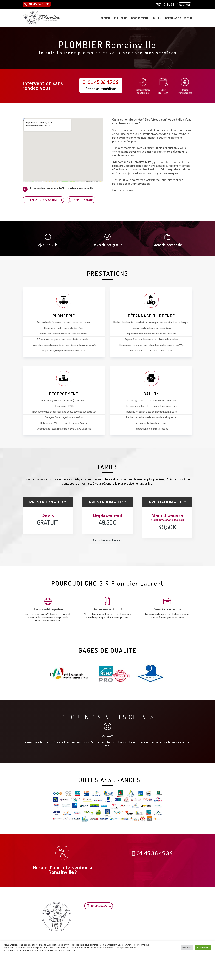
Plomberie (120, 18)
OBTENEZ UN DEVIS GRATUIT (43, 200)
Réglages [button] (186, 947)
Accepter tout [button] (203, 947)
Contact (184, 4)
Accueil (105, 18)
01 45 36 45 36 (39, 4)
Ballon (157, 18)
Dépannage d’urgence (178, 18)
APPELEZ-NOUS (83, 200)
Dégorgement (140, 18)
